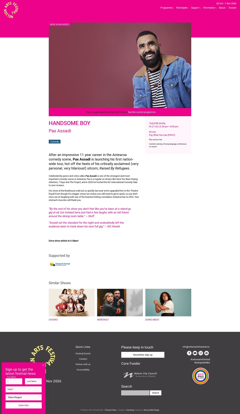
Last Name (31, 381)
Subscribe (23, 405)
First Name (12, 377)
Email (11, 389)
